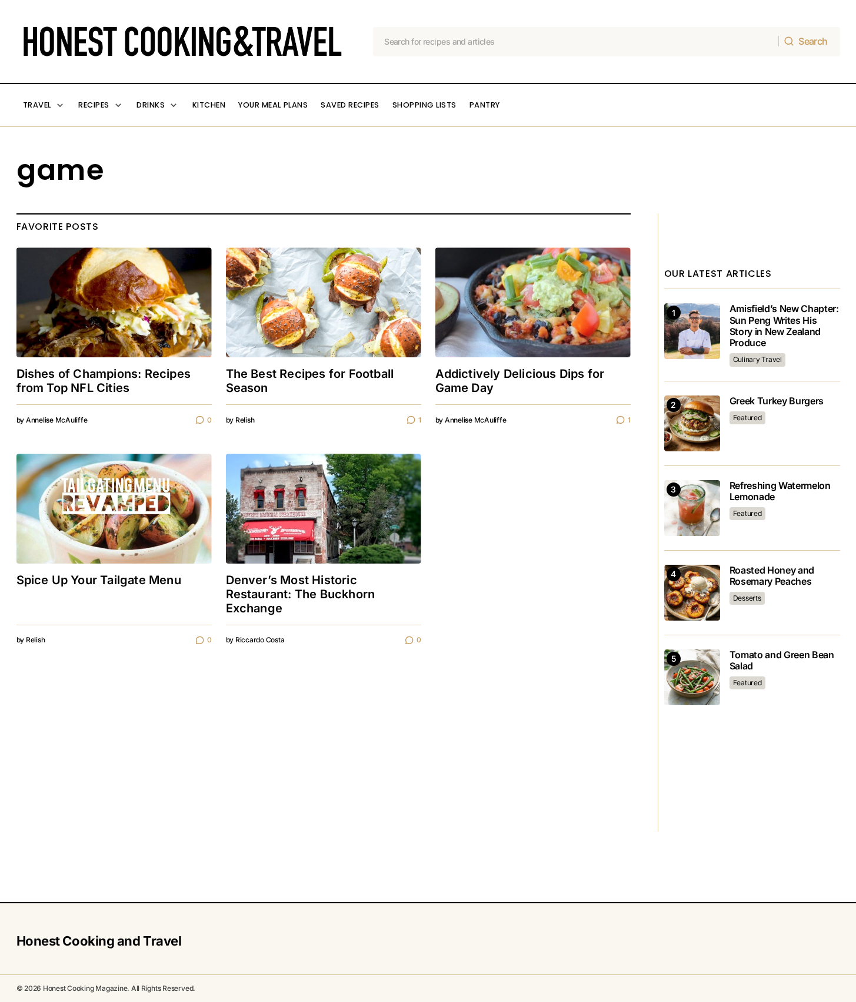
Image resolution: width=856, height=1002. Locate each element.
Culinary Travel (757, 359)
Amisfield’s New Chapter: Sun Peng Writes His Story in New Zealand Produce (784, 325)
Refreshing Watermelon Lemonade (780, 491)
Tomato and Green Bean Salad (782, 660)
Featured (747, 417)
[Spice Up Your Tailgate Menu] (114, 509)
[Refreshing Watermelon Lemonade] (692, 508)
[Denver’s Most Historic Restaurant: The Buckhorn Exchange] (323, 509)
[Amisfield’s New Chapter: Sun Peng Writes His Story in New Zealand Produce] (692, 331)
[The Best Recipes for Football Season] (323, 302)
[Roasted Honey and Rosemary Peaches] (692, 593)
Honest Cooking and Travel (99, 941)
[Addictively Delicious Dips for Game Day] (533, 302)
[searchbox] (576, 42)
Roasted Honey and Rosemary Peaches (772, 576)
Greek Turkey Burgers (777, 401)
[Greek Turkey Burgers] (692, 423)
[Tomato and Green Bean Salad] (692, 677)
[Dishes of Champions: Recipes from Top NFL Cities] (114, 302)
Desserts (747, 598)
